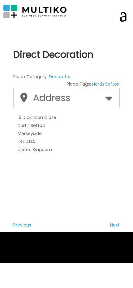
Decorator (60, 77)
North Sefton (106, 84)
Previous (22, 225)
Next (115, 225)
